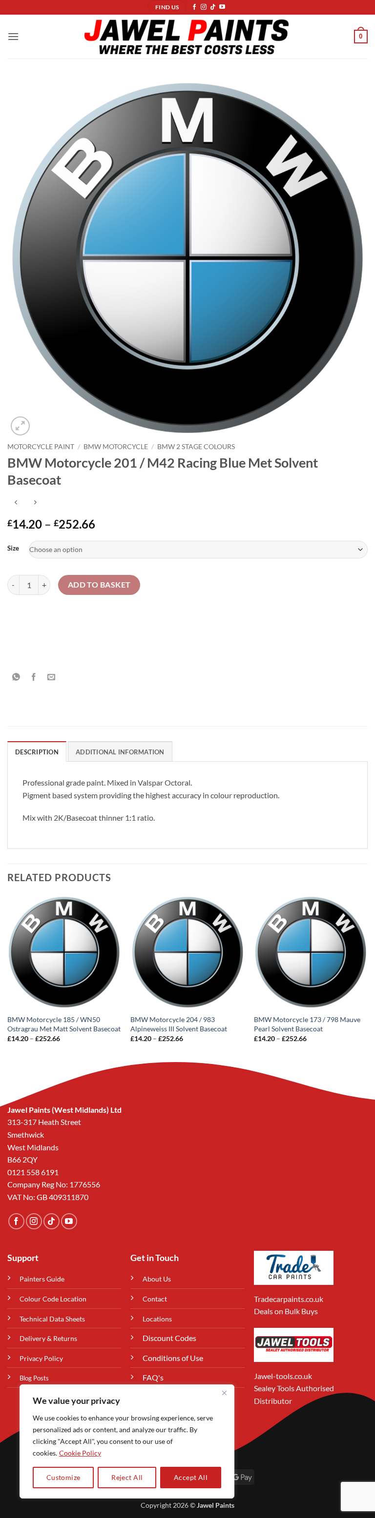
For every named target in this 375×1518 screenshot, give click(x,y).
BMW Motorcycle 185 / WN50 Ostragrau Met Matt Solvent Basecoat (64, 1024)
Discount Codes (169, 1337)
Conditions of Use (173, 1357)
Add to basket (99, 584)
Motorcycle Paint (40, 447)
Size (13, 548)
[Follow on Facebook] (194, 7)
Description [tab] (37, 752)
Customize (63, 1477)
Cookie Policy (80, 1453)
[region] (127, 1441)
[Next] (367, 977)
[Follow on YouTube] (222, 7)
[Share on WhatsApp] (16, 677)
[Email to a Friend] (51, 677)
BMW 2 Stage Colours (196, 447)
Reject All (127, 1477)
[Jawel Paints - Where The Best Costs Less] (186, 37)
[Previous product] (34, 502)
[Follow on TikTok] (213, 7)
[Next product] (15, 502)
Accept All (191, 1477)
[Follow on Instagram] (204, 7)
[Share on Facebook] (34, 677)
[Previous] (7, 977)
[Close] (224, 1393)
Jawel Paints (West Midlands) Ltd (64, 1109)
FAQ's (153, 1377)
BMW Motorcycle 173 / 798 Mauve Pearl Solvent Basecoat (307, 1024)
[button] (13, 36)
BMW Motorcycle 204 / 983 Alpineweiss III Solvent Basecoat (178, 1024)
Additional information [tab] (120, 752)
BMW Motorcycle (115, 447)
